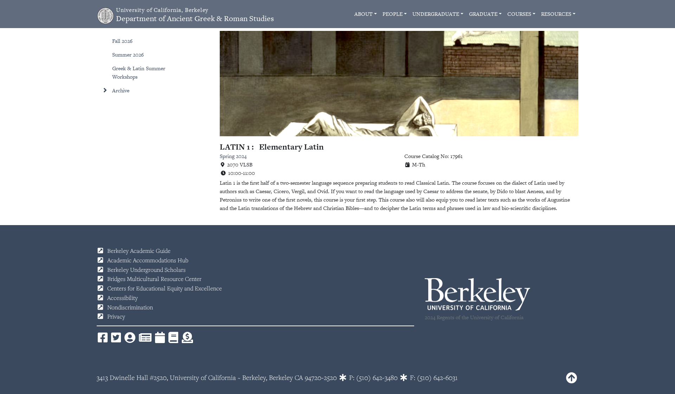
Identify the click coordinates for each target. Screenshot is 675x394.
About (363, 14)
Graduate (483, 14)
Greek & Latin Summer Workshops (138, 72)
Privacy (116, 316)
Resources (556, 14)
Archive (120, 90)
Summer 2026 (128, 54)
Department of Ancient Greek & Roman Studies (195, 15)
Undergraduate (435, 14)
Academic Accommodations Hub (147, 260)
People (392, 14)
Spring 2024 (233, 156)
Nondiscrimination (130, 307)
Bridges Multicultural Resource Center (154, 279)
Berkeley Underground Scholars (146, 270)
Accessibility (122, 298)
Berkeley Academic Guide (139, 251)
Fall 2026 (122, 41)
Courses (519, 14)
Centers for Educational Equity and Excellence (164, 288)
